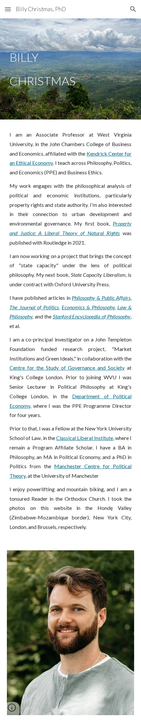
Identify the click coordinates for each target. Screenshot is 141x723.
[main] (70, 69)
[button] (8, 9)
